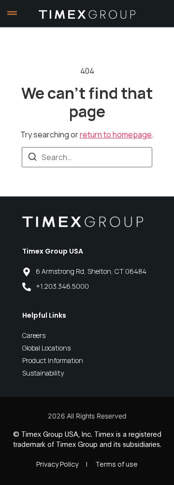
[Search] (32, 158)
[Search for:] (87, 157)
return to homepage (116, 134)
